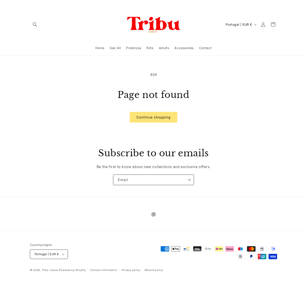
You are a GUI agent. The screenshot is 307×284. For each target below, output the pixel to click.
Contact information (103, 270)
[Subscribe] (189, 180)
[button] (35, 25)
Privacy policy (131, 270)
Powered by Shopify (72, 270)
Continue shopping (153, 117)
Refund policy (154, 270)
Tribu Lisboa (50, 270)
